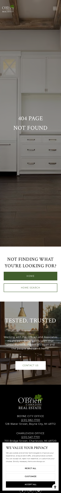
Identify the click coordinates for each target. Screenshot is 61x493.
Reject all (30, 468)
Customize (30, 476)
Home (30, 276)
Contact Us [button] (31, 365)
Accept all (30, 484)
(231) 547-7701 (30, 437)
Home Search (30, 287)
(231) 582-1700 (30, 420)
